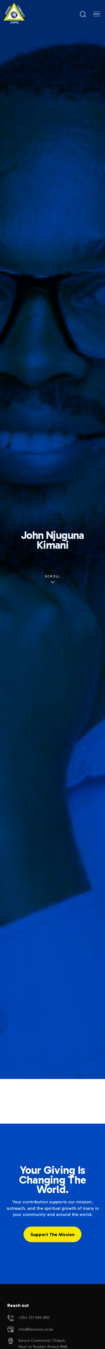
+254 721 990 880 (34, 1317)
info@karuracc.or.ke (35, 1329)
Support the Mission (52, 1234)
